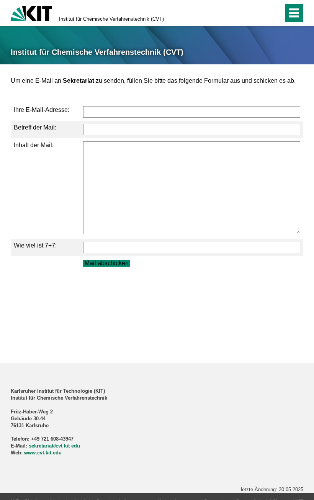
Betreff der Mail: (35, 127)
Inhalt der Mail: (34, 145)
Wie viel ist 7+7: (35, 245)
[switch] (261, 13)
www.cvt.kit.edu (43, 453)
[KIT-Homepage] (31, 12)
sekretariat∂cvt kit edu (54, 446)
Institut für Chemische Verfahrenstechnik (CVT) (111, 19)
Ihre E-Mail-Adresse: (41, 110)
